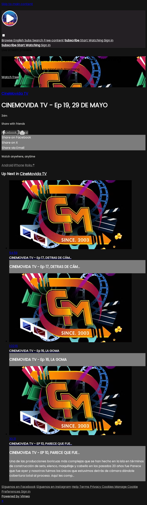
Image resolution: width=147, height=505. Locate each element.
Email (24, 132)
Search (38, 40)
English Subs (22, 40)
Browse (7, 40)
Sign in (108, 40)
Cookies (108, 487)
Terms (84, 487)
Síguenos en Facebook (19, 487)
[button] (3, 35)
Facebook (9, 132)
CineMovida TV (15, 93)
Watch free (10, 77)
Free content (54, 40)
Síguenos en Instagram (53, 487)
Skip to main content (17, 4)
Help (75, 487)
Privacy (96, 487)
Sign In (46, 45)
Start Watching (92, 40)
